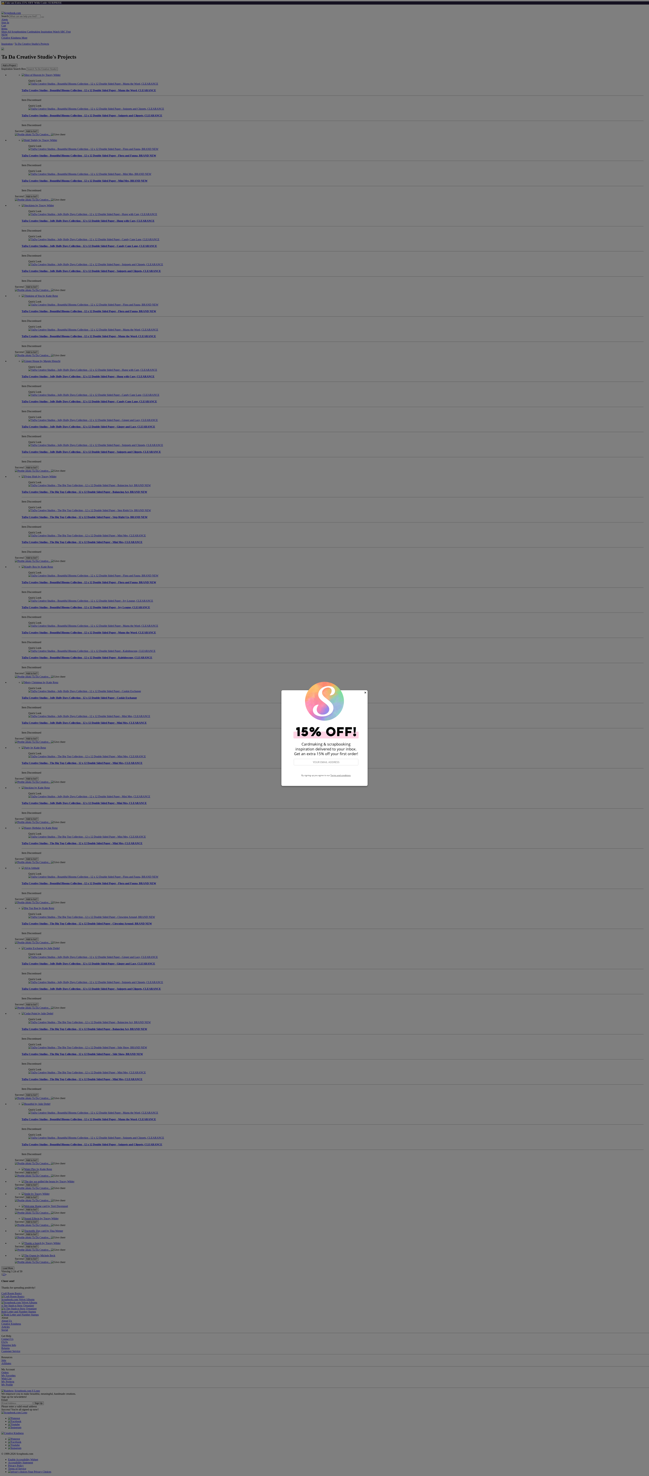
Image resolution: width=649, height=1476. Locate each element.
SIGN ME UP (326, 769)
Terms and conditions (340, 775)
